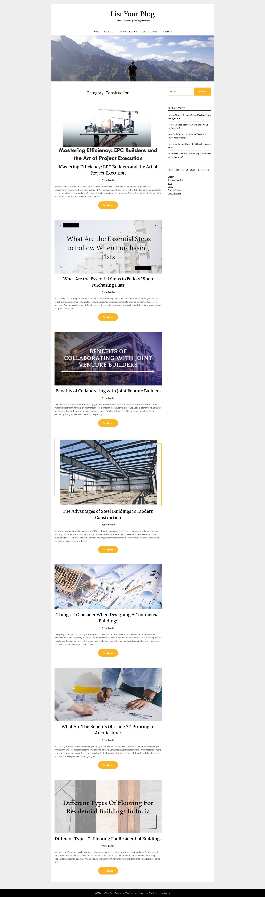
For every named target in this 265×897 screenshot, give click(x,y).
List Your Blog (132, 14)
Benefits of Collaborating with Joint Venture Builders (108, 390)
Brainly (171, 176)
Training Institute (176, 180)
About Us (109, 31)
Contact (167, 31)
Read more (108, 205)
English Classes (175, 190)
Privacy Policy (128, 31)
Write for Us (149, 31)
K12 (170, 183)
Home (96, 31)
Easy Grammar (174, 193)
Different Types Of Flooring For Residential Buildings (108, 838)
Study (170, 187)
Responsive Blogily (146, 893)
